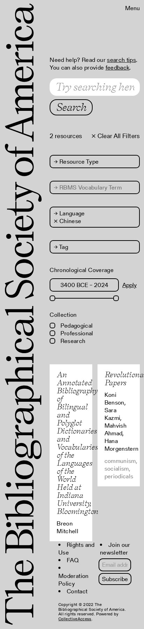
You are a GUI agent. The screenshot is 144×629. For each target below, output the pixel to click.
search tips (121, 60)
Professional (76, 333)
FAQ (73, 560)
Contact (77, 591)
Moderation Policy (73, 580)
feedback (118, 67)
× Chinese (67, 221)
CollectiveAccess (74, 619)
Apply (129, 285)
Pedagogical (76, 325)
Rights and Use (76, 549)
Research (72, 341)
